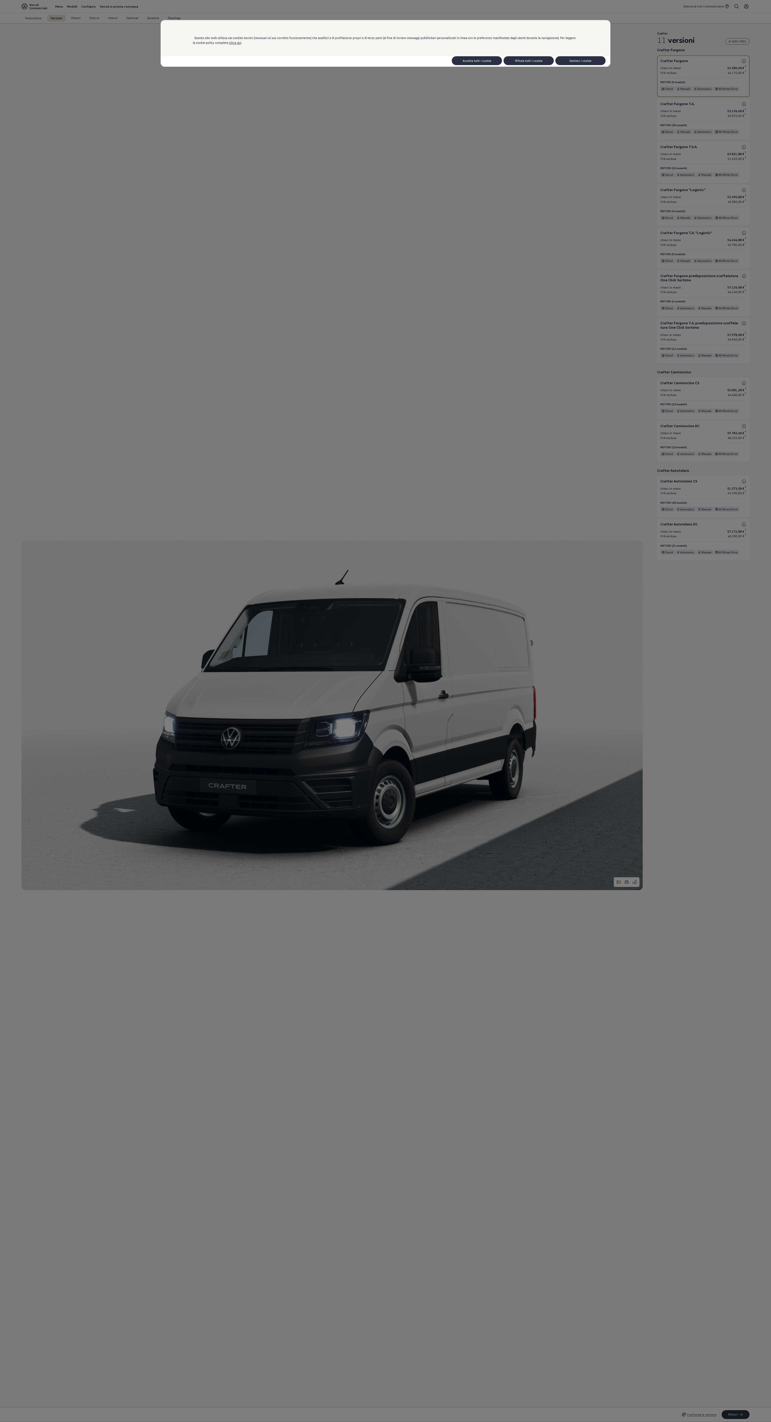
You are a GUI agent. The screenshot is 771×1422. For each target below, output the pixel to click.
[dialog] (385, 711)
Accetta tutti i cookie (477, 61)
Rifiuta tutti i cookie (529, 61)
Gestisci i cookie (580, 61)
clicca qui (235, 43)
